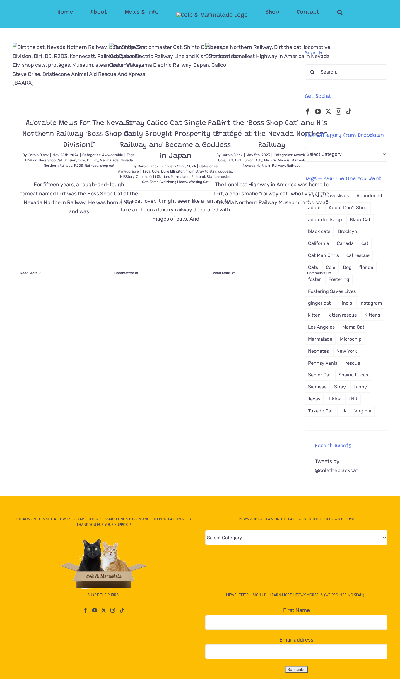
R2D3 (78, 165)
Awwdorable (128, 171)
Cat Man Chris (323, 255)
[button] (316, 12)
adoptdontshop (325, 219)
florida (366, 267)
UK (344, 411)
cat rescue (358, 255)
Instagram (371, 303)
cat (364, 243)
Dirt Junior (244, 160)
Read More (29, 273)
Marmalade (180, 177)
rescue (352, 363)
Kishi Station (158, 177)
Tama (154, 182)
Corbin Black (38, 155)
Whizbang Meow (173, 182)
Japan (141, 177)
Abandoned (369, 195)
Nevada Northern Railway (264, 165)
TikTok (334, 399)
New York (346, 351)
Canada (345, 243)
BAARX (31, 160)
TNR (353, 399)
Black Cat (360, 219)
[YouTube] (318, 112)
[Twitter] (328, 112)
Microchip (351, 339)
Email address (296, 640)
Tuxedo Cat (320, 411)
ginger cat (319, 303)
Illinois (345, 303)
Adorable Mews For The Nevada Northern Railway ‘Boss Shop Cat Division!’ (79, 134)
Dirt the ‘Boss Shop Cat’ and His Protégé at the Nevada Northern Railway (272, 134)
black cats (319, 231)
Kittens (372, 315)
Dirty (258, 160)
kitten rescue (342, 315)
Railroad (91, 165)
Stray (340, 387)
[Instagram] (338, 112)
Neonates (318, 351)
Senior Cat (319, 375)
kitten (314, 315)
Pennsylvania (323, 363)
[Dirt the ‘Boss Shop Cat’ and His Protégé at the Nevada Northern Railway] (271, 76)
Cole (81, 160)
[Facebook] (308, 112)
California (318, 243)
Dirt (230, 160)
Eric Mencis (280, 160)
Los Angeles (321, 327)
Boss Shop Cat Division (57, 160)
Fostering (339, 279)
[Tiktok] (349, 112)
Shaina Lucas (353, 375)
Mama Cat (353, 327)
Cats (313, 267)
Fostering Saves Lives (332, 291)
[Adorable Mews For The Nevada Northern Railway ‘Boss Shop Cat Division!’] (79, 76)
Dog (347, 267)
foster (314, 279)
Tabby (360, 387)
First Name (296, 610)
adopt (314, 207)
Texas (314, 399)
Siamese (317, 387)
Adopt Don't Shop (348, 207)
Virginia (362, 411)
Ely (95, 160)
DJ (89, 160)
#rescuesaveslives (328, 195)
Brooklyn (347, 231)
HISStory (127, 177)
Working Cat (199, 182)
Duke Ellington (172, 171)
